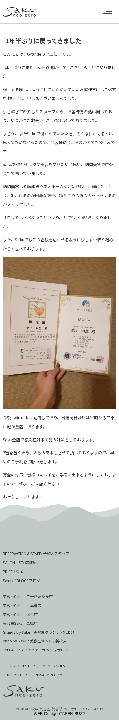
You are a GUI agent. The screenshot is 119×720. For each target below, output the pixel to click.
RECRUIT (14, 675)
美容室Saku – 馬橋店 (20, 623)
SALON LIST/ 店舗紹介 (21, 562)
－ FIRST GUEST (16, 666)
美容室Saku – (14, 605)
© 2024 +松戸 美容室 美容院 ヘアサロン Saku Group (59, 709)
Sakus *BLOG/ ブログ (21, 580)
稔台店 (32, 614)
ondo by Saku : (16, 641)
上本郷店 (33, 605)
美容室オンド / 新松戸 (48, 641)
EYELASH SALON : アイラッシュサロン (35, 650)
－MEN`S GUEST (53, 666)
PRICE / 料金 (13, 571)
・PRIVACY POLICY (46, 675)
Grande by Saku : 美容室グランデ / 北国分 (38, 632)
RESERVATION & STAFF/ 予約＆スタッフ (36, 553)
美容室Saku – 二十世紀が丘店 (28, 596)
